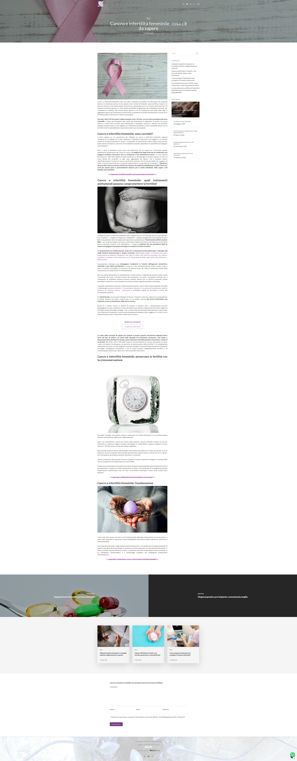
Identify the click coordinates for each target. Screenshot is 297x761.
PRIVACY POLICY (154, 744)
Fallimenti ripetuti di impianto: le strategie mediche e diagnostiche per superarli (184, 66)
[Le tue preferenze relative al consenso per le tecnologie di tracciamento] (294, 758)
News (148, 18)
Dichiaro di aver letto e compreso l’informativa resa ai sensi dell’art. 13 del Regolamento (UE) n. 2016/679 (148, 717)
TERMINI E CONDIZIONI (144, 744)
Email (138, 709)
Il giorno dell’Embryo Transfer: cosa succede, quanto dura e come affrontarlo (183, 73)
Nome (112, 709)
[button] (198, 4)
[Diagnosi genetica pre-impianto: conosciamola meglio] (222, 596)
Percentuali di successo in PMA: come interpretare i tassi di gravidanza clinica (185, 84)
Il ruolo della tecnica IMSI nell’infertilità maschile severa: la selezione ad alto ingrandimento (185, 90)
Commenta (113, 687)
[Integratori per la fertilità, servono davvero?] (74, 596)
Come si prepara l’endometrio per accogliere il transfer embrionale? (183, 79)
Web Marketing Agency (143, 750)
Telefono (165, 709)
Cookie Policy (148, 746)
